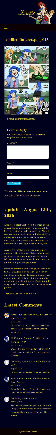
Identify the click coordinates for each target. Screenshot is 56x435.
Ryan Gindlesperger (21, 315)
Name (10, 163)
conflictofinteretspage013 (26, 39)
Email (9, 173)
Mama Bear (31, 398)
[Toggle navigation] (5, 27)
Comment (11, 143)
